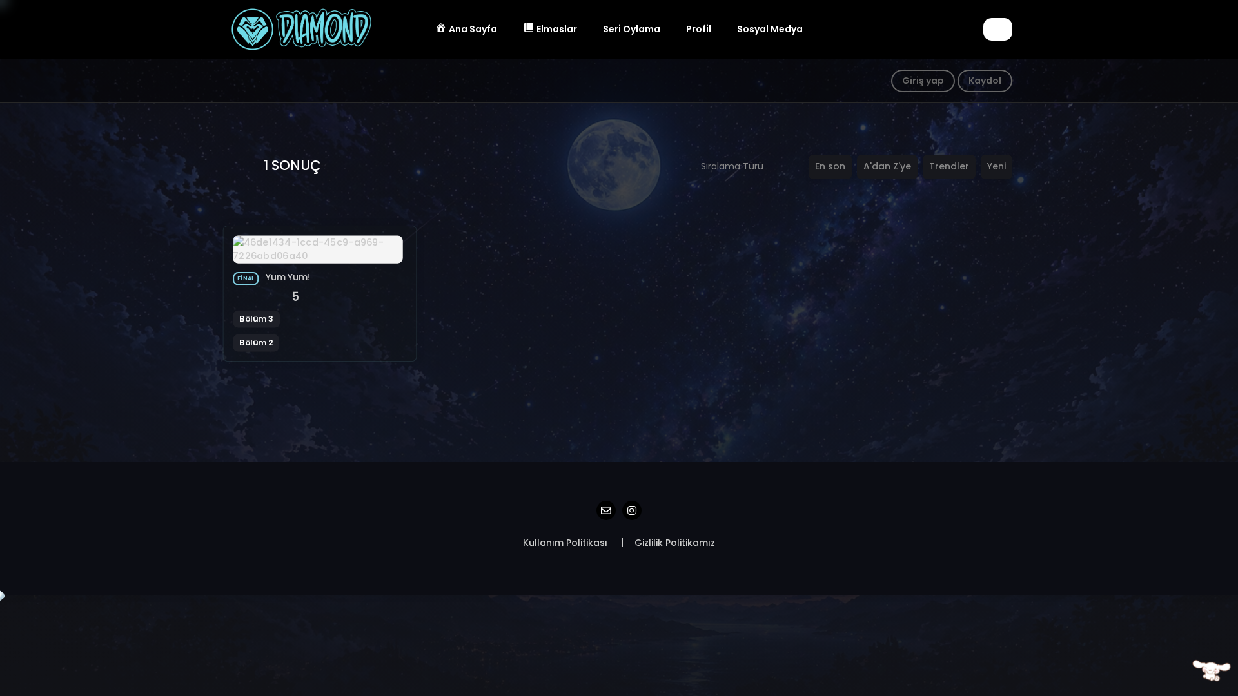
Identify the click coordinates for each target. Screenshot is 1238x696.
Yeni (996, 166)
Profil (698, 29)
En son (830, 166)
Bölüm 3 (256, 318)
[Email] (606, 510)
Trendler (949, 166)
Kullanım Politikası (565, 542)
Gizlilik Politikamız (674, 542)
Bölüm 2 (256, 342)
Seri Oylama (631, 29)
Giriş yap (923, 80)
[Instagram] (632, 510)
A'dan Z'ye (887, 166)
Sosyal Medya (770, 29)
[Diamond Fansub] (300, 28)
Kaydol (984, 80)
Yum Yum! (288, 277)
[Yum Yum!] (318, 248)
